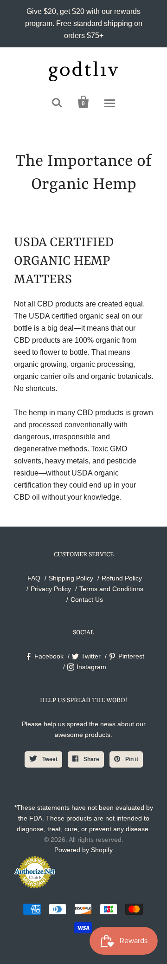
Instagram (91, 667)
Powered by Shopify (83, 849)
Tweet (49, 759)
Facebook (49, 656)
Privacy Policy (51, 589)
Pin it (131, 759)
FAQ (33, 578)
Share (90, 759)
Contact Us (87, 599)
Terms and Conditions (111, 589)
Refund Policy (122, 578)
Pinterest (131, 656)
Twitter (91, 656)
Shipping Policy (71, 578)
